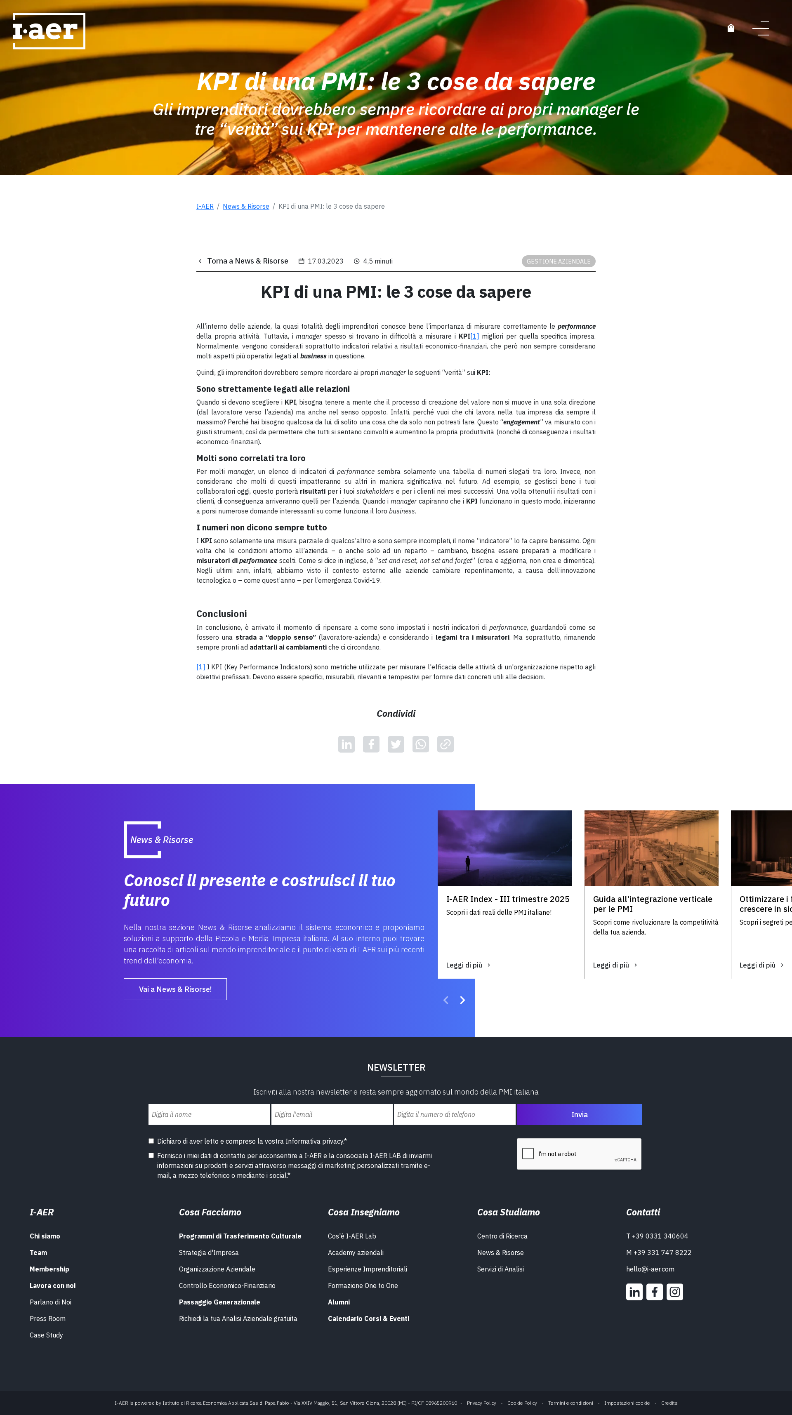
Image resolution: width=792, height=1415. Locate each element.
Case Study (46, 1335)
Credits (669, 1403)
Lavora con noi (52, 1285)
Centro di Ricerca (502, 1236)
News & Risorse (246, 206)
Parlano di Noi (50, 1302)
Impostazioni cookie (627, 1403)
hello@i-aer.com (650, 1269)
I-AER (205, 206)
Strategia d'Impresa (209, 1252)
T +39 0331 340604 (657, 1236)
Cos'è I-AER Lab (352, 1236)
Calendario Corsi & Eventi (368, 1318)
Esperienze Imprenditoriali (367, 1269)
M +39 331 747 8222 (659, 1252)
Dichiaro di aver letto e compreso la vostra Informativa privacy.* (252, 1141)
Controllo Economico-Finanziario (227, 1285)
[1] (200, 667)
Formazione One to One (363, 1285)
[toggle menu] (760, 28)
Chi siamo (45, 1236)
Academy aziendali (356, 1252)
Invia (579, 1114)
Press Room (48, 1318)
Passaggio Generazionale (219, 1302)
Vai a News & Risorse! (175, 989)
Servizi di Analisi (500, 1269)
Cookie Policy (522, 1403)
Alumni (339, 1302)
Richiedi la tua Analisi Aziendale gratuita (238, 1318)
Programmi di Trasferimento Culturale (240, 1236)
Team (38, 1252)
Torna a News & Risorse (247, 261)
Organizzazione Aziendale (217, 1269)
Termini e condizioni (570, 1403)
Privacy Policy (481, 1403)
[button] (446, 1001)
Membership (49, 1269)
